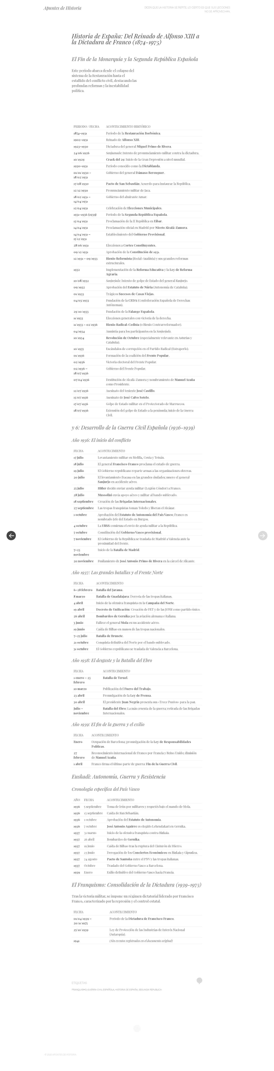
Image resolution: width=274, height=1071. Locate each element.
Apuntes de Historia (62, 8)
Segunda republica (150, 989)
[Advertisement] (170, 95)
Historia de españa (126, 989)
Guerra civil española (101, 989)
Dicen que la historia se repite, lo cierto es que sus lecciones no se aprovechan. (187, 9)
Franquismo (79, 989)
